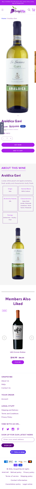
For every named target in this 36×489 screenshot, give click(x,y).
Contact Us (6, 388)
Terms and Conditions (10, 414)
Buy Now (18, 145)
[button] (2, 10)
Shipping (4, 129)
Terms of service (12, 476)
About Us (5, 381)
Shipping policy (27, 476)
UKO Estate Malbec (18, 352)
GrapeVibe (17, 469)
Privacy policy (29, 472)
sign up (8, 445)
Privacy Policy (7, 417)
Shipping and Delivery (10, 410)
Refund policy (16, 472)
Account (5, 399)
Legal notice (27, 484)
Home (4, 18)
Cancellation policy (13, 484)
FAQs (4, 384)
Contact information (19, 480)
